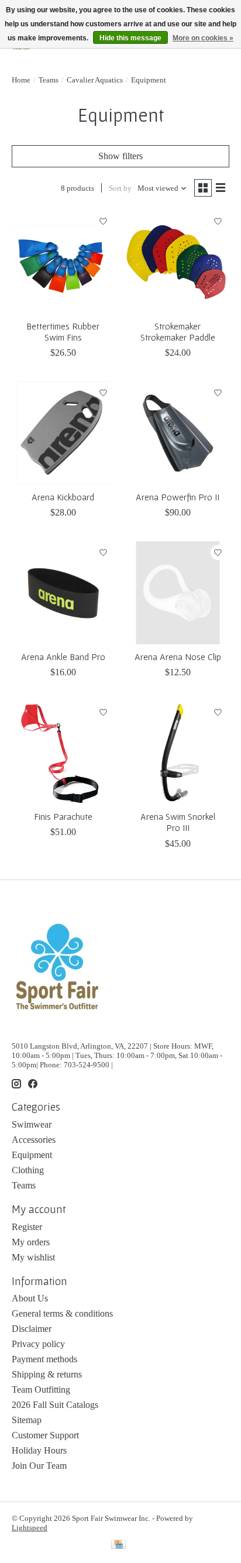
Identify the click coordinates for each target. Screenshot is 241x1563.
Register (27, 1227)
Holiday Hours (39, 1450)
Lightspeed (29, 1527)
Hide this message (130, 38)
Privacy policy (38, 1344)
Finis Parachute (63, 816)
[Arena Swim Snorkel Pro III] (177, 752)
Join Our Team (39, 1466)
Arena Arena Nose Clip (178, 656)
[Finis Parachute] (63, 752)
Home (21, 79)
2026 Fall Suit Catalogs (55, 1405)
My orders (31, 1242)
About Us (30, 1298)
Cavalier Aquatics (95, 79)
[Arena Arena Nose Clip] (177, 592)
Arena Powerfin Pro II (177, 497)
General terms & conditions (62, 1313)
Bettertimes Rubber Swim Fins (62, 331)
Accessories (34, 1140)
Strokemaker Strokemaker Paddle (177, 331)
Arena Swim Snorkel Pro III (177, 822)
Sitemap (27, 1420)
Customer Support (45, 1435)
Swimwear (31, 1124)
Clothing (28, 1170)
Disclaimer (31, 1329)
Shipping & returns (47, 1374)
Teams (48, 79)
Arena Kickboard (63, 497)
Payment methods (44, 1359)
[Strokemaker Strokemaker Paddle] (177, 262)
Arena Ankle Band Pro (63, 656)
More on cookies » (203, 38)
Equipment (32, 1155)
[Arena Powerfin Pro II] (177, 433)
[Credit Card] (118, 1545)
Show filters (120, 156)
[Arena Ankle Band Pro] (63, 592)
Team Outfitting (41, 1389)
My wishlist (33, 1257)
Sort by (120, 188)
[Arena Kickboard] (63, 433)
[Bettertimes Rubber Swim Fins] (63, 262)
